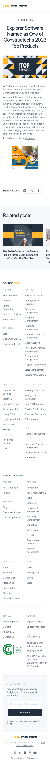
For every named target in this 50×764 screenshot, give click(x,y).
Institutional (9, 424)
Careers (7, 626)
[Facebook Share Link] (39, 191)
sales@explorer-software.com (35, 644)
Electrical (7, 398)
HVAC (6, 567)
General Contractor (34, 404)
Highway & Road (11, 419)
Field (29, 567)
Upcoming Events (12, 344)
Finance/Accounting (35, 433)
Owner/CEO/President (36, 452)
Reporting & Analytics (33, 542)
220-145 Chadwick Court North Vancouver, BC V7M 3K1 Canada (37, 661)
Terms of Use (33, 758)
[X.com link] (20, 752)
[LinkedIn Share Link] (25, 191)
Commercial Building (9, 392)
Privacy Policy (17, 758)
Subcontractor (32, 419)
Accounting (32, 487)
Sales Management (34, 369)
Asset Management (36, 492)
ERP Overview (10, 295)
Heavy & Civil (10, 414)
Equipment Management (31, 319)
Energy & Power (11, 404)
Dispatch (31, 502)
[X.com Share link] (32, 191)
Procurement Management (31, 358)
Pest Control (9, 588)
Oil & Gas (7, 434)
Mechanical (9, 582)
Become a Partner (12, 314)
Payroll (30, 535)
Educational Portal (36, 626)
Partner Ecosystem (8, 307)
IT (26, 438)
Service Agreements (33, 550)
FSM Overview (10, 487)
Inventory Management (33, 518)
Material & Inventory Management (35, 336)
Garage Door (9, 577)
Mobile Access (32, 342)
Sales (29, 582)
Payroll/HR (30, 457)
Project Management (35, 364)
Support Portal (34, 621)
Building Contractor (35, 390)
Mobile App (33, 530)
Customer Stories (12, 338)
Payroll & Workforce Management (35, 349)
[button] (44, 5)
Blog (5, 333)
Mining (6, 429)
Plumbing (7, 593)
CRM (29, 497)
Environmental (10, 409)
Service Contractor (34, 409)
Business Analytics (34, 295)
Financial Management (31, 327)
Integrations (9, 319)
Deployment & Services (32, 302)
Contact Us (8, 636)
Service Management (35, 374)
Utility (6, 448)
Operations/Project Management (34, 446)
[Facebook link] (25, 752)
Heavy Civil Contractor (30, 397)
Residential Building (8, 441)
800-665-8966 (34, 651)
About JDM (8, 631)
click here (30, 138)
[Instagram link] (30, 752)
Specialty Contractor (35, 414)
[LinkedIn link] (15, 752)
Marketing (32, 525)
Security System (11, 598)
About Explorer (10, 621)
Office (30, 577)
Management (33, 572)
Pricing (6, 300)
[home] (15, 6)
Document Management (31, 311)
